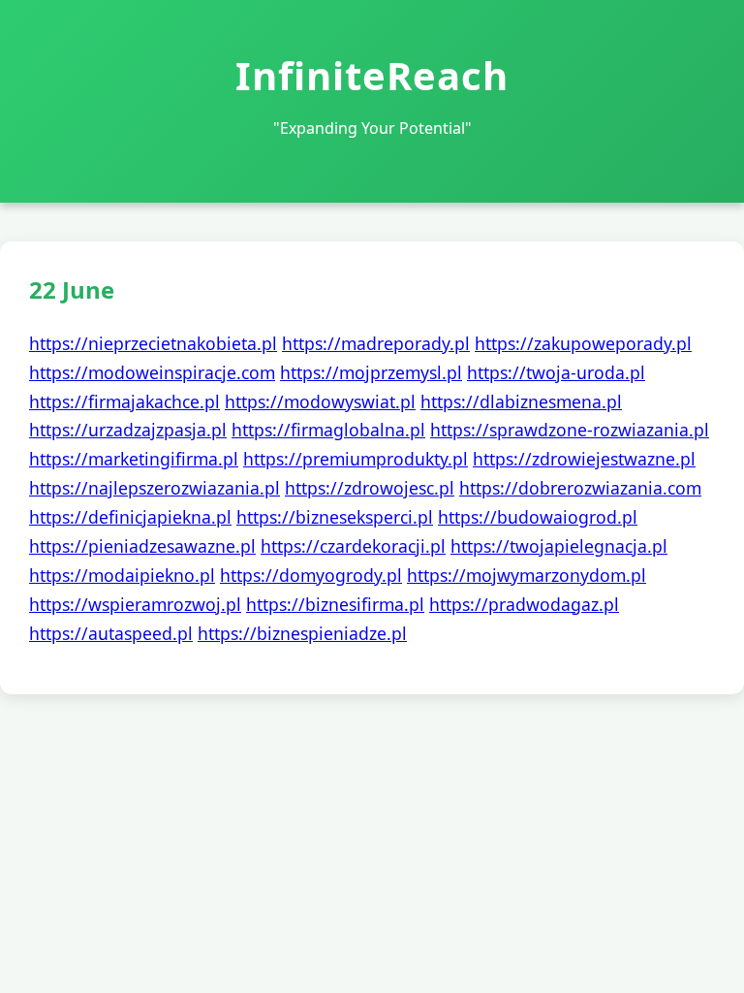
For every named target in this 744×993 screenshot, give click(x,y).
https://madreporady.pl (376, 343)
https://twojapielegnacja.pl (558, 546)
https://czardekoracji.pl (353, 546)
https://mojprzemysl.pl (371, 372)
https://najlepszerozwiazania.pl (154, 487)
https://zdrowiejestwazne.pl (584, 458)
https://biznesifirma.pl (335, 604)
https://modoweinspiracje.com (152, 372)
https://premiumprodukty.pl (355, 458)
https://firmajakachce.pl (124, 401)
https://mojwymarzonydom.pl (526, 575)
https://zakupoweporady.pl (583, 343)
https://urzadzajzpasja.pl (128, 429)
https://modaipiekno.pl (122, 575)
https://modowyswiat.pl (320, 401)
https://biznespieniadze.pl (302, 633)
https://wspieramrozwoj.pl (135, 604)
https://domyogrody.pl (311, 575)
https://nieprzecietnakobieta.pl (153, 343)
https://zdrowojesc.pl (369, 487)
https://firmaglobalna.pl (328, 429)
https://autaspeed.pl (111, 633)
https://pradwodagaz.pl (524, 604)
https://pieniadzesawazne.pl (142, 546)
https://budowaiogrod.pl (537, 517)
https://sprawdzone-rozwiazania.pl (569, 429)
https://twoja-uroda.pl (556, 372)
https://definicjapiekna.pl (130, 517)
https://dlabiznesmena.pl (521, 401)
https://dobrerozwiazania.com (580, 487)
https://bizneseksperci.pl (334, 517)
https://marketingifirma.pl (133, 458)
